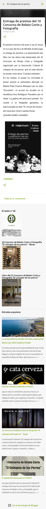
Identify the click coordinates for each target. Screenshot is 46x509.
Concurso (8, 179)
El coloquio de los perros (18, 4)
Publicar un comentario (15, 198)
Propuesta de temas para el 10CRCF (17, 478)
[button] (4, 37)
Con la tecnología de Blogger (24, 505)
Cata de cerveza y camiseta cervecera (17, 387)
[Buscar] (42, 4)
